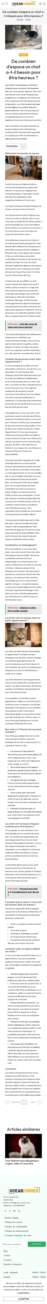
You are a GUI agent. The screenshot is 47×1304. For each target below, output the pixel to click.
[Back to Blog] (23, 1102)
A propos (8, 1260)
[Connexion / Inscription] (40, 3)
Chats (28, 19)
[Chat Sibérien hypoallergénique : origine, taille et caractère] (23, 1146)
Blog (5, 1251)
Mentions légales (12, 1217)
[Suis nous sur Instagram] (19, 1211)
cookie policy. (23, 1292)
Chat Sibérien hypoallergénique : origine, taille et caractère (22, 1162)
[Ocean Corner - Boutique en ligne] (23, 3)
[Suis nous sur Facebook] (10, 1211)
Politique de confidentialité (16, 1226)
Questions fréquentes (13, 1264)
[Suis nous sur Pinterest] (14, 1211)
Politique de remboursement (16, 1231)
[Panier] (44, 3)
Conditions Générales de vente (18, 1235)
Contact (7, 1255)
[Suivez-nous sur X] (5, 1211)
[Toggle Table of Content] (21, 146)
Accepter (23, 1299)
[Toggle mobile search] (6, 3)
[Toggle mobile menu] (3, 3)
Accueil (20, 19)
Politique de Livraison (14, 1222)
